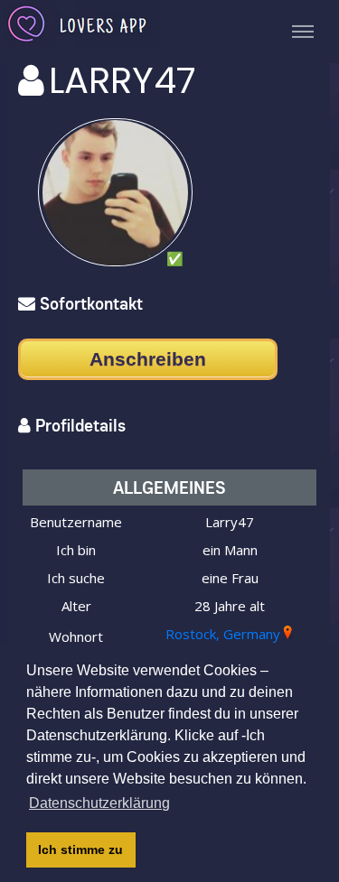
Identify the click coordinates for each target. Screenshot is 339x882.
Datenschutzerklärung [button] (99, 803)
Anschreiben (147, 358)
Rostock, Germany (222, 634)
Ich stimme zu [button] (80, 849)
